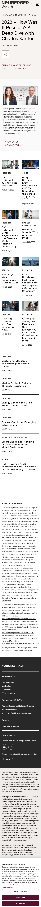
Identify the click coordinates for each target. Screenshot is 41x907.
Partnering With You (12, 700)
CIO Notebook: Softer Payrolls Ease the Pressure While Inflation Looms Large (10, 237)
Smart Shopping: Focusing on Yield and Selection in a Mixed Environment (18, 444)
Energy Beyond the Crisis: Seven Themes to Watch (17, 404)
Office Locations (8, 693)
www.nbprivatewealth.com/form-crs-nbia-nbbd (20, 644)
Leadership (6, 686)
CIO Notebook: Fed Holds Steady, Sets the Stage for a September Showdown (30, 282)
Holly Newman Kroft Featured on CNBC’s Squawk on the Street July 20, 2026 (19, 467)
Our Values (6, 690)
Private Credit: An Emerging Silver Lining (19, 423)
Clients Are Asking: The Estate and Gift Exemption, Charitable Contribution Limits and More (30, 329)
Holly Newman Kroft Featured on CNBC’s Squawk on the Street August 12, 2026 (29, 188)
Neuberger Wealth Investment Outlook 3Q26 (10, 278)
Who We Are (8, 676)
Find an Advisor (8, 682)
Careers (6, 720)
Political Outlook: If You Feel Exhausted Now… (8, 324)
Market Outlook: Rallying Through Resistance (17, 384)
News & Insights (10, 726)
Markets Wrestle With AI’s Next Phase (30, 233)
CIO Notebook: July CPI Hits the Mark (9, 181)
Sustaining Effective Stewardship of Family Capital (15, 364)
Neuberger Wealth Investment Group (16, 713)
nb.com (6, 759)
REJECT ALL (20, 897)
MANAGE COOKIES (21, 892)
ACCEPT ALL (20, 903)
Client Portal (8, 735)
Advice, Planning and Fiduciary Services (18, 706)
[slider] (9, 103)
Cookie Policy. (8, 887)
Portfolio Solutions (9, 710)
